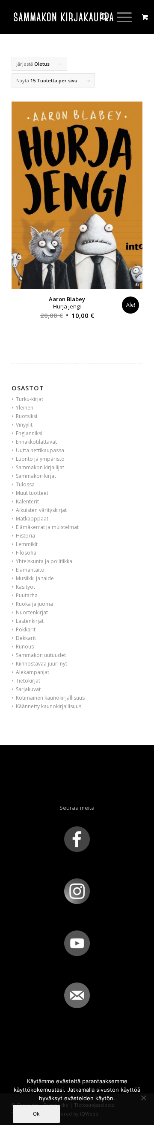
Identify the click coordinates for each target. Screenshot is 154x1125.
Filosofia (26, 552)
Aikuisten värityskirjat (41, 510)
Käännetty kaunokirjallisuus (48, 706)
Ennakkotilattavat (36, 441)
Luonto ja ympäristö (40, 458)
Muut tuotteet (32, 493)
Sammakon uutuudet (41, 655)
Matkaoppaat (32, 518)
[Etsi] (100, 17)
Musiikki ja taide (35, 578)
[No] (143, 1097)
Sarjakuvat (28, 689)
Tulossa (25, 484)
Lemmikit (27, 544)
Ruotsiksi (26, 416)
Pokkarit (26, 629)
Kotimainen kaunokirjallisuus (50, 697)
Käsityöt (25, 586)
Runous (25, 646)
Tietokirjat (28, 680)
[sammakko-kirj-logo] (64, 17)
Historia (25, 535)
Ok (36, 1113)
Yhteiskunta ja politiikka (44, 561)
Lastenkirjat (30, 621)
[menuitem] (100, 17)
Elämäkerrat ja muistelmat (47, 527)
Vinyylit (24, 424)
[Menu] (120, 17)
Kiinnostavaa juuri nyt (41, 663)
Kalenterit (27, 501)
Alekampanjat (32, 672)
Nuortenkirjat (32, 612)
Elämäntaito (30, 569)
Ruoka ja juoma (34, 604)
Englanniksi (29, 433)
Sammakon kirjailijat (40, 467)
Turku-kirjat (29, 399)
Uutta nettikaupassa (40, 450)
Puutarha (27, 595)
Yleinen (24, 407)
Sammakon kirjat (36, 476)
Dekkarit (26, 638)
